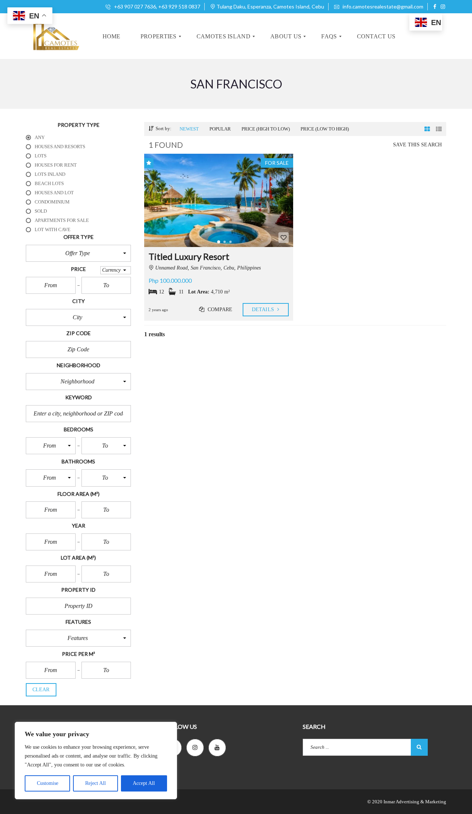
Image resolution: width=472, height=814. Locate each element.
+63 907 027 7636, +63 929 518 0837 (156, 6)
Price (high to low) (266, 129)
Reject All (95, 783)
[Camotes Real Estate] (55, 36)
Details (263, 309)
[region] (96, 760)
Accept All (144, 783)
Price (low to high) (325, 129)
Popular (220, 129)
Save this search (417, 144)
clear (41, 689)
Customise (47, 783)
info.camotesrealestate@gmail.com (382, 6)
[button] (78, 253)
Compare (219, 309)
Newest (189, 129)
